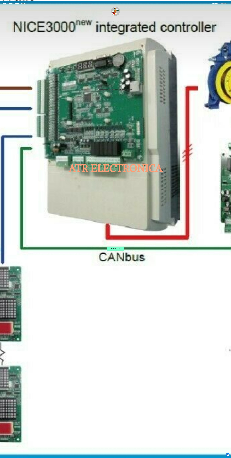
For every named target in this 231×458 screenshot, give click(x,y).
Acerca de (10, 3)
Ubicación (16, 3)
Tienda (4, 3)
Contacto (23, 3)
